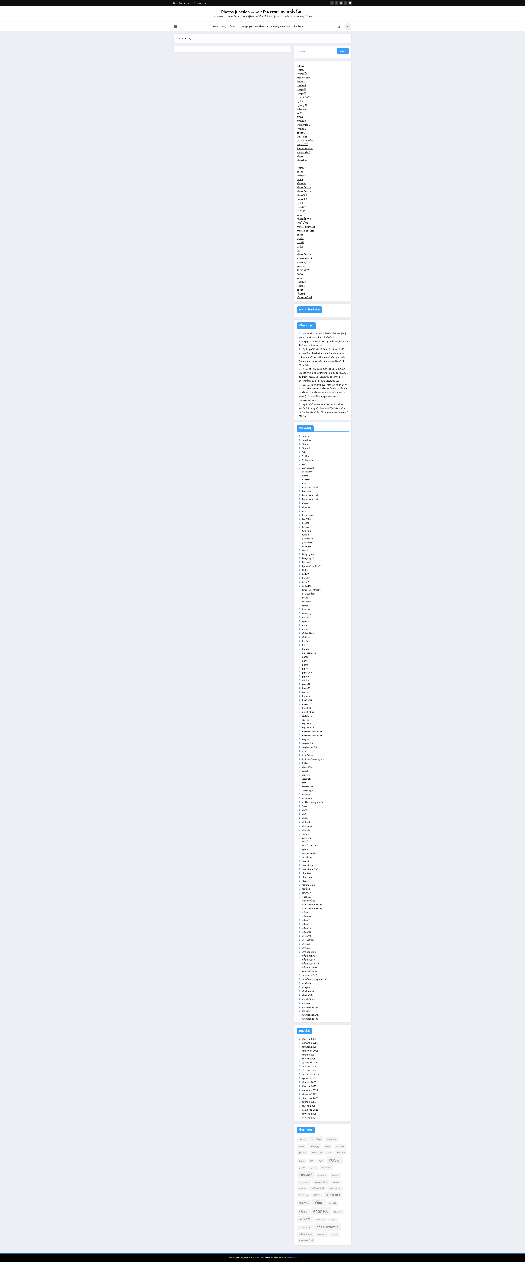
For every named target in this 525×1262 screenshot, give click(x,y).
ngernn (305, 621)
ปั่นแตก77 (306, 881)
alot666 (301, 1147)
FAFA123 (306, 519)
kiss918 (300, 242)
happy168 (306, 546)
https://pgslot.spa (305, 230)
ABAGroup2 (308, 467)
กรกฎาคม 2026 (310, 1042)
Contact (233, 26)
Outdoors (306, 637)
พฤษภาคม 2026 (310, 1050)
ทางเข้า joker (304, 262)
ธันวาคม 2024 (309, 1117)
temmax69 (307, 798)
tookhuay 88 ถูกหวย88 (312, 802)
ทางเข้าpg (307, 857)
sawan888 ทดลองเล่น (312, 731)
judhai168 (306, 586)
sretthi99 (306, 774)
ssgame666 (307, 778)
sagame (305, 719)
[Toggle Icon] (176, 27)
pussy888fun (308, 711)
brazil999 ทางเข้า (310, 495)
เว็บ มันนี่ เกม (308, 999)
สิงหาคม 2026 (309, 1039)
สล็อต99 (306, 944)
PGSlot (305, 680)
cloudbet (306, 507)
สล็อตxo (301, 293)
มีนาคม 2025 (308, 1105)
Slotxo (305, 763)
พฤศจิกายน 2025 (310, 1074)
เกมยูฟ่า (306, 987)
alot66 (305, 475)
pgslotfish (313, 1168)
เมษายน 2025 (309, 1101)
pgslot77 (301, 132)
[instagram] (345, 3)
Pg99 (321, 1160)
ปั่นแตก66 (302, 136)
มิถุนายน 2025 (309, 1094)
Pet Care (306, 641)
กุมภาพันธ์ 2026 (310, 1062)
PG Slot (305, 648)
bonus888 (306, 491)
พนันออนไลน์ (308, 885)
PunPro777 (307, 700)
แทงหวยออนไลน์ (310, 1018)
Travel (304, 806)
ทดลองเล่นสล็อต (310, 853)
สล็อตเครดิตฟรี (309, 955)
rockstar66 (307, 715)
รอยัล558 (306, 896)
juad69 (305, 582)
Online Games (308, 633)
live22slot (306, 601)
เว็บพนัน (306, 1003)
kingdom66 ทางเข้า (311, 589)
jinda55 (301, 175)
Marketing (306, 613)
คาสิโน (305, 841)
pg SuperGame (309, 652)
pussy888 (301, 89)
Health (305, 550)
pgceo (305, 664)
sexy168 (306, 739)
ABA (304, 463)
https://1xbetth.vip (306, 227)
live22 (300, 113)
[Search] (339, 27)
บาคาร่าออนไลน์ (305, 140)
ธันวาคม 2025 (309, 1070)
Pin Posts (298, 26)
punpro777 (302, 144)
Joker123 (306, 578)
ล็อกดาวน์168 (308, 900)
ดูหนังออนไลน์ (304, 258)
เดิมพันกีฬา (307, 995)
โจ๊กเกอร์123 (303, 270)
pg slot (300, 238)
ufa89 (305, 814)
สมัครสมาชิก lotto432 (312, 904)
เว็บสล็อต (306, 1011)
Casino (305, 503)
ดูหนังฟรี (301, 85)
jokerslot (301, 286)
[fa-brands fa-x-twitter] (336, 3)
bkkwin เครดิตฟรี (310, 487)
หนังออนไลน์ (303, 125)
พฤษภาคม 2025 (310, 1098)
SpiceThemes (292, 1257)
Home (215, 26)
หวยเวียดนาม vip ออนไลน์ (314, 979)
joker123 (301, 69)
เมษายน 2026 (309, 1054)
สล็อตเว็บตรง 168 (310, 963)
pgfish (305, 668)
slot (298, 250)
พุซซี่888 (306, 889)
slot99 (300, 179)
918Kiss (305, 456)
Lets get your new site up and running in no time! (266, 26)
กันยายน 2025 (309, 1082)
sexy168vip (335, 1182)
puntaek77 (307, 703)
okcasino (306, 629)
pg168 (300, 171)
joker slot (301, 266)
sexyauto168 (307, 743)
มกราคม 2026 (309, 1066)
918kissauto (307, 460)
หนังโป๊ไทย (302, 223)
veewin (305, 833)
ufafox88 (306, 822)
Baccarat (306, 479)
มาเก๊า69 (306, 892)
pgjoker (305, 676)
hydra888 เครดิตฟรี (311, 566)
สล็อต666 (306, 928)
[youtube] (350, 3)
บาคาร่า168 (303, 97)
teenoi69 (306, 794)
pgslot (300, 101)
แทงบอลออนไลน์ (310, 1014)
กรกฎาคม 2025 (310, 1090)
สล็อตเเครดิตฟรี (309, 967)
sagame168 (307, 723)
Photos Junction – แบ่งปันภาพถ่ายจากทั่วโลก (262, 12)
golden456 (307, 542)
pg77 (304, 660)
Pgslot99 (306, 688)
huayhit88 (306, 562)
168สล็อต (306, 440)
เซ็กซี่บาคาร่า (308, 991)
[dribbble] (341, 3)
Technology (307, 790)
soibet (305, 770)
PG (303, 645)
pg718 (305, 656)
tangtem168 (307, 786)
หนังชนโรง (302, 73)
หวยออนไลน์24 (309, 971)
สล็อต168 (302, 160)
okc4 (304, 625)
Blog (223, 26)
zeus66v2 (306, 837)
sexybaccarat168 (309, 747)
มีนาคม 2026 (308, 1058)
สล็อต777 (306, 932)
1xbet (304, 452)
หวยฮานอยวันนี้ (309, 975)
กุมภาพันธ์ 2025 (310, 1109)
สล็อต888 (302, 195)
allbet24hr (307, 471)
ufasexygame (308, 826)
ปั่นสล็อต (306, 873)
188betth (306, 448)
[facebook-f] (332, 3)
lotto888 (306, 609)
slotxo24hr (307, 766)
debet (304, 511)
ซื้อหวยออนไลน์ (305, 148)
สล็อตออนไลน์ (304, 297)
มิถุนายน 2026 (309, 1046)
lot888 (305, 605)
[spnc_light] (347, 26)
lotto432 (301, 1161)
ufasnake (306, 829)
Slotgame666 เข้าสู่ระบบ (313, 759)
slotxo (300, 215)
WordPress (259, 1257)
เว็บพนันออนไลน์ (310, 1007)
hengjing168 (308, 554)
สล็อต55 (306, 920)
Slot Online (307, 755)
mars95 (305, 617)
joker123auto (317, 1152)
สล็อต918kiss (308, 940)
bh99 (304, 483)
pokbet (305, 692)
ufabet (305, 818)
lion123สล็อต (308, 593)
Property (306, 696)
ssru (304, 782)
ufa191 (305, 810)
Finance (305, 526)
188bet (305, 444)
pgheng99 (302, 105)
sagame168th (303, 77)
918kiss (300, 66)
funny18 (305, 534)
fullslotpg (301, 109)
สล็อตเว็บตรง (304, 187)
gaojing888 (307, 538)
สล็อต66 (301, 183)
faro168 (305, 523)
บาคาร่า (301, 211)
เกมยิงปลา (307, 983)
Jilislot (305, 570)
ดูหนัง (300, 117)
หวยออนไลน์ (303, 152)
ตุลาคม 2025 (308, 1078)
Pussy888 (306, 707)
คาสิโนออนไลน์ (309, 845)
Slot (304, 751)
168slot (305, 436)
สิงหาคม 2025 (309, 1086)
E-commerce (307, 515)
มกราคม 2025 (309, 1113)
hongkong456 (308, 558)
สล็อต (300, 156)
